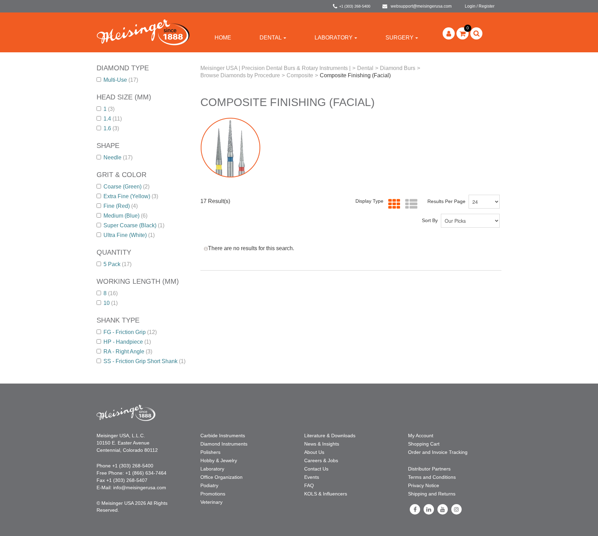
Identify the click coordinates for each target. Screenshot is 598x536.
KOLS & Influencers (325, 494)
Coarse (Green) (126, 187)
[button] (462, 33)
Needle (118, 157)
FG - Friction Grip (130, 332)
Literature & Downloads (329, 435)
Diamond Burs (397, 68)
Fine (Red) (120, 206)
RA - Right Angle (127, 351)
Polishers (210, 452)
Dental (271, 38)
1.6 (111, 128)
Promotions (212, 494)
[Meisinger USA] (143, 32)
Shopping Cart (424, 444)
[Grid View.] (392, 204)
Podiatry (209, 485)
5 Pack (117, 264)
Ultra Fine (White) (129, 235)
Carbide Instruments (222, 435)
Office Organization (221, 477)
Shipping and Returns (431, 494)
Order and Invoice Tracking (438, 452)
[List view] (409, 204)
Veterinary (211, 502)
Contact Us (316, 469)
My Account (420, 435)
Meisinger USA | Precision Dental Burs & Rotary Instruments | (275, 68)
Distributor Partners (429, 469)
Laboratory (334, 38)
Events (311, 477)
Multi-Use (120, 80)
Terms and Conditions (432, 477)
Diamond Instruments (223, 444)
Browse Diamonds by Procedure (240, 75)
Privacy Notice (423, 485)
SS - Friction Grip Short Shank (144, 361)
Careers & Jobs (321, 460)
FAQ (309, 485)
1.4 (112, 119)
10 (110, 303)
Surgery (400, 38)
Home (223, 38)
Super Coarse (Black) (133, 225)
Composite (300, 75)
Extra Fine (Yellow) (130, 196)
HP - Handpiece (127, 342)
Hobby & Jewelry (218, 460)
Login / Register (480, 6)
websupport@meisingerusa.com (421, 6)
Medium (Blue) (125, 216)
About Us (314, 452)
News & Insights (321, 444)
